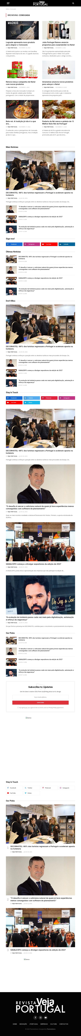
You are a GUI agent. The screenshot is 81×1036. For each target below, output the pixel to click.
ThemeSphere (51, 1029)
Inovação (23, 1024)
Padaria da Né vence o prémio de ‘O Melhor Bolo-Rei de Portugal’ (58, 122)
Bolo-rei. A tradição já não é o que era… (21, 122)
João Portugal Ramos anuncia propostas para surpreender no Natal (58, 43)
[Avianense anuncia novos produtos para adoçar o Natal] (58, 70)
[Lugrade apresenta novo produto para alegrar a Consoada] (22, 30)
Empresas (44, 1024)
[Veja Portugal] (40, 3)
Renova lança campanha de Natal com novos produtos (20, 83)
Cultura (53, 1024)
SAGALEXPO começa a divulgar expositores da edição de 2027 (41, 216)
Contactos (63, 1024)
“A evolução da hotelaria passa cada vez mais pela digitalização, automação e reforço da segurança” (46, 227)
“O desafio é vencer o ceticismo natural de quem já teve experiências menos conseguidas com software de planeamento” (46, 207)
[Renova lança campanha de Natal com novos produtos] (22, 70)
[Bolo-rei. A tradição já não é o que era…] (22, 109)
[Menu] (8, 3)
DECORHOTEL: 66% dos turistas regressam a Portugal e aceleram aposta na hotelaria (39, 194)
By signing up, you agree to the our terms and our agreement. (41, 707)
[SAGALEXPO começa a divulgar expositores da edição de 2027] (11, 219)
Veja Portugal (12, 48)
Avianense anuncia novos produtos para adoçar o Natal (57, 83)
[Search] (73, 3)
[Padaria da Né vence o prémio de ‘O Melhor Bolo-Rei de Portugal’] (58, 109)
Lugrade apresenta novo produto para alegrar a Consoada (20, 43)
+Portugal (33, 1024)
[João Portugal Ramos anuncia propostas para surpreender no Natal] (58, 30)
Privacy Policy (53, 707)
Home (15, 1024)
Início (7, 9)
